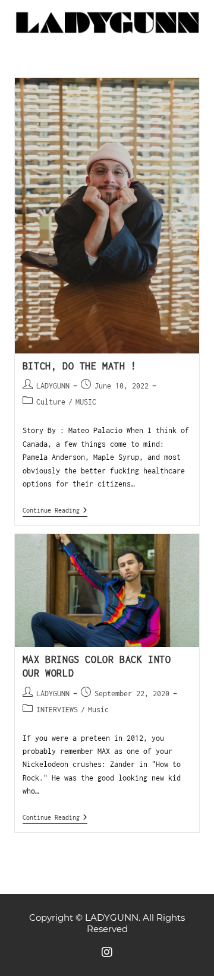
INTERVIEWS (57, 709)
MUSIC (85, 401)
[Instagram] (107, 952)
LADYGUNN (53, 385)
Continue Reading (55, 510)
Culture (50, 401)
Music (98, 709)
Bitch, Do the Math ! (80, 366)
